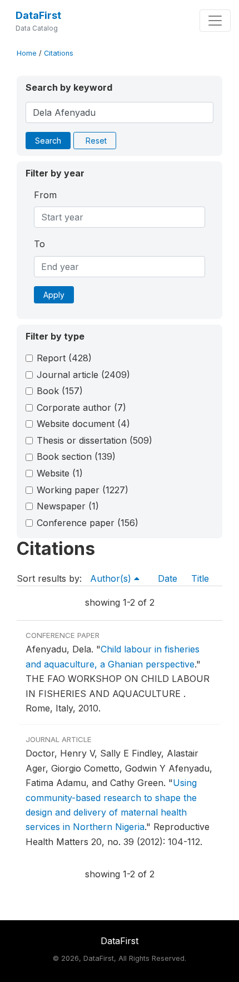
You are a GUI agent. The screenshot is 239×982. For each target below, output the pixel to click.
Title (200, 578)
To (39, 243)
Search (48, 140)
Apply (53, 294)
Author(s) (112, 578)
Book (60, 390)
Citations (58, 53)
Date (167, 578)
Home (27, 53)
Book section (76, 456)
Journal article (83, 374)
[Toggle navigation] (215, 20)
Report (64, 358)
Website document (83, 423)
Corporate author (81, 407)
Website (60, 473)
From (45, 194)
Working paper (82, 489)
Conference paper (87, 522)
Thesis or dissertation (94, 440)
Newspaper (68, 506)
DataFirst (38, 15)
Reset (96, 140)
